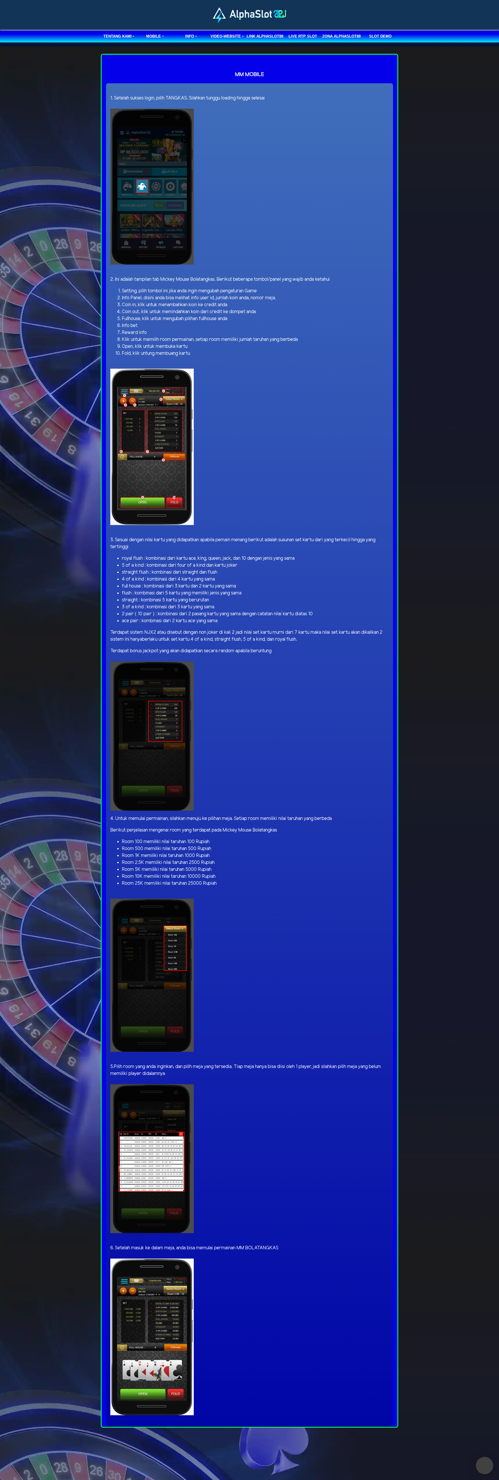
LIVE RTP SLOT (302, 36)
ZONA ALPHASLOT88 (341, 36)
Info (189, 36)
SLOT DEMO (380, 36)
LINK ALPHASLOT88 (265, 36)
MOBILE (153, 36)
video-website (226, 36)
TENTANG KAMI (117, 36)
